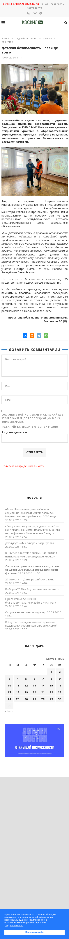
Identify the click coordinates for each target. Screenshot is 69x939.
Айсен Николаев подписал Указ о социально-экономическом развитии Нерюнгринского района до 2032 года (30, 512)
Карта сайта (34, 7)
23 (59, 692)
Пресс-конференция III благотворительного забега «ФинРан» (31, 600)
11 (17, 685)
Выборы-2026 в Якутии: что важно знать (32, 589)
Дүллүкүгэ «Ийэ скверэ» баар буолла (29, 543)
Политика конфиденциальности (22, 466)
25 (17, 699)
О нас (44, 4)
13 (34, 685)
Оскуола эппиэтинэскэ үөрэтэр (25, 612)
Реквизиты (57, 4)
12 (26, 685)
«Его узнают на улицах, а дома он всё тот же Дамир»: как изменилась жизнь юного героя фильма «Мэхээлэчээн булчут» (33, 529)
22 (51, 692)
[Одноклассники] (32, 335)
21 (43, 692)
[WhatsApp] (46, 335)
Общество (7, 42)
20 (34, 692)
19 (26, 692)
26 (26, 699)
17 (9, 692)
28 (43, 699)
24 (9, 699)
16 (59, 685)
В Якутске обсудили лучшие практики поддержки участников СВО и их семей (31, 623)
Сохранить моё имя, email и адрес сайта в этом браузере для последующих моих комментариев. (32, 418)
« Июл (9, 711)
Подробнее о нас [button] (14, 925)
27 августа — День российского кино (29, 579)
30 (59, 699)
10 (9, 685)
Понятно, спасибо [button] (34, 932)
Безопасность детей (13, 38)
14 (43, 685)
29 (51, 699)
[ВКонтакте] (25, 335)
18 (17, 692)
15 (51, 685)
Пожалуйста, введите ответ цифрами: (29, 426)
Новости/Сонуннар (41, 38)
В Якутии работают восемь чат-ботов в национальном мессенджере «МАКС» (31, 554)
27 (34, 699)
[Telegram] (39, 335)
